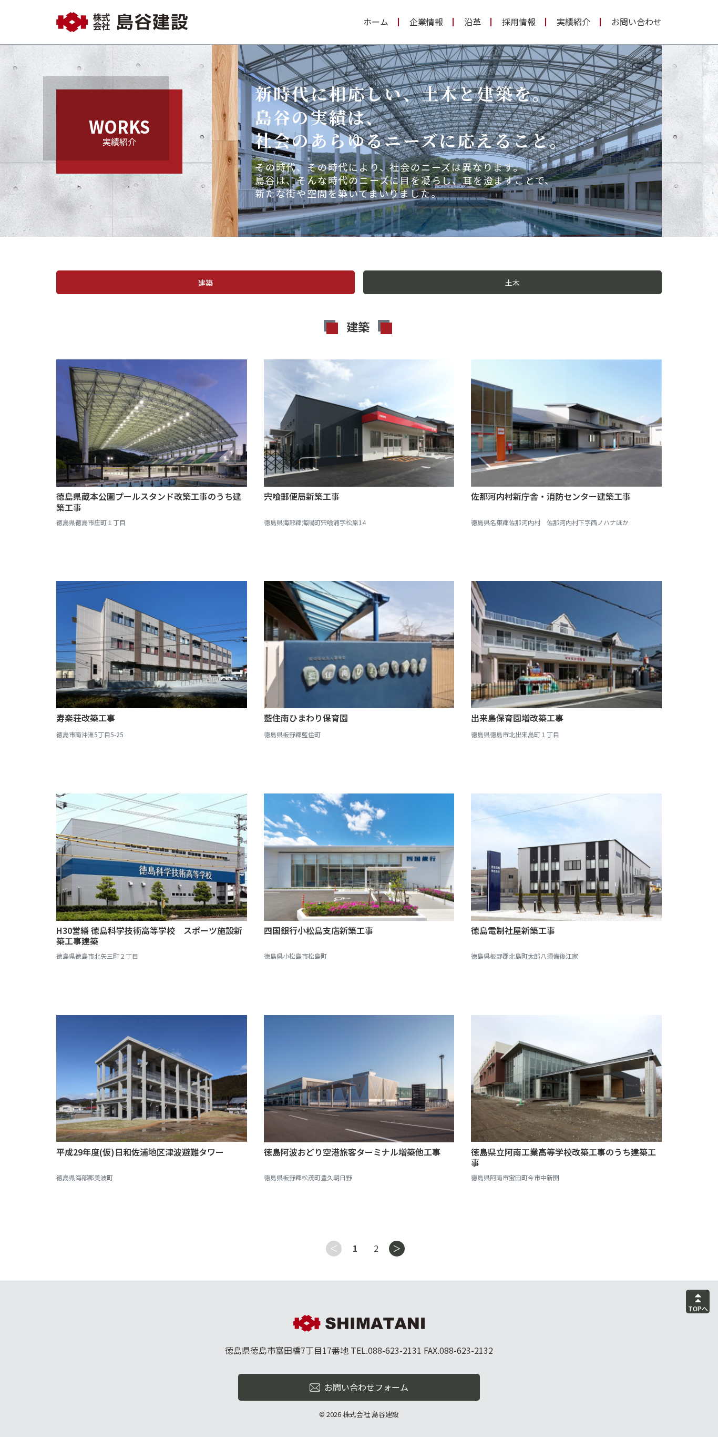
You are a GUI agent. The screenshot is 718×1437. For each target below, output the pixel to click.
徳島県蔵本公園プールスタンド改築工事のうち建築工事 (148, 502)
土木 (512, 282)
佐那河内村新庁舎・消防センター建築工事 (551, 496)
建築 (205, 282)
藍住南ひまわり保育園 (306, 717)
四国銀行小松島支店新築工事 (318, 930)
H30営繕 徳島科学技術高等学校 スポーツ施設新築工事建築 (149, 936)
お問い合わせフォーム (366, 1387)
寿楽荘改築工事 (85, 717)
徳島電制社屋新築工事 (513, 930)
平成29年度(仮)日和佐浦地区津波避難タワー (140, 1151)
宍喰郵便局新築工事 (302, 496)
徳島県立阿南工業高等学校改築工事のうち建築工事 (563, 1157)
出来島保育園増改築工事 (517, 717)
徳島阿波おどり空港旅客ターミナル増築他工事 (352, 1151)
